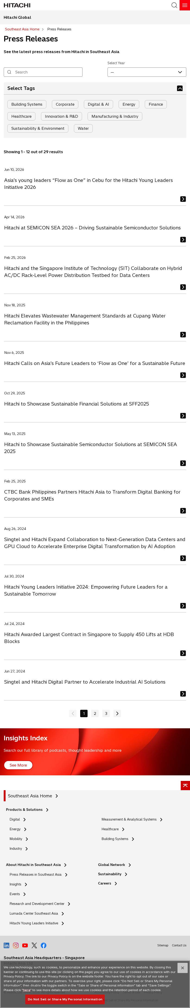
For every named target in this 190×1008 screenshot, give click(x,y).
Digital (15, 819)
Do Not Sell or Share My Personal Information (65, 999)
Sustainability (109, 874)
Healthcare (21, 116)
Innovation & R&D (61, 116)
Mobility (16, 839)
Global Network (111, 865)
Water (83, 128)
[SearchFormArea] (174, 5)
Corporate (65, 104)
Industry (16, 848)
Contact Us (179, 945)
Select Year (116, 63)
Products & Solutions (24, 810)
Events (15, 894)
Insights (15, 884)
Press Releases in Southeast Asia (36, 874)
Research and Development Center (38, 903)
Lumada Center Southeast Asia (34, 913)
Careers (104, 883)
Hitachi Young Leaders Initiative (35, 923)
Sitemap (162, 945)
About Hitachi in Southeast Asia (33, 865)
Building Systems (26, 104)
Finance (156, 104)
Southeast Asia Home (30, 795)
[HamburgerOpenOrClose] (185, 5)
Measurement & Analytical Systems (129, 819)
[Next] (117, 713)
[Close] (182, 968)
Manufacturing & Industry (115, 116)
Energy (129, 104)
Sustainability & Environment (37, 128)
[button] (147, 72)
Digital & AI (98, 104)
